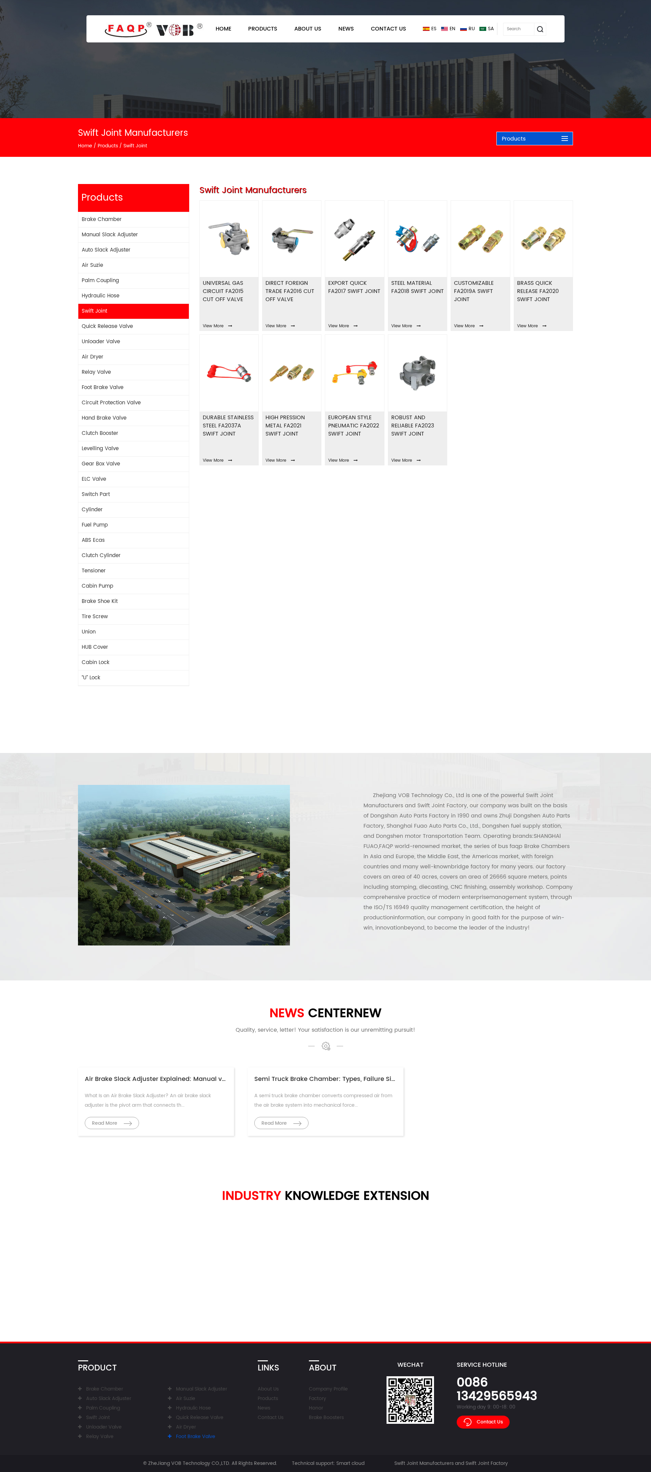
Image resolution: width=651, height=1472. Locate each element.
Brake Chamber (102, 219)
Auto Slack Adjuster (106, 250)
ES (433, 29)
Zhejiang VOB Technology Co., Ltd (418, 795)
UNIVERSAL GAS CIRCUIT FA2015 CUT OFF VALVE (223, 291)
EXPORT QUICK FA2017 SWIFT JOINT (354, 287)
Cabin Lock (96, 662)
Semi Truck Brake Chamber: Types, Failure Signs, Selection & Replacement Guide (378, 1079)
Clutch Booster (100, 433)
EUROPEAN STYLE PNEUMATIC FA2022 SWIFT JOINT (353, 425)
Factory (317, 1398)
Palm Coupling (100, 280)
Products (262, 28)
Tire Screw (95, 616)
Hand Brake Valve (104, 418)
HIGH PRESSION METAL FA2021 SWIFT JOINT (285, 425)
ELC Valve (94, 479)
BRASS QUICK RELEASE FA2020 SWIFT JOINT (538, 291)
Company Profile (328, 1389)
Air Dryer (92, 357)
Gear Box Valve (101, 464)
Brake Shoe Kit (100, 601)
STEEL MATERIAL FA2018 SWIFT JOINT (417, 287)
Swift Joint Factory (442, 805)
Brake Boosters (326, 1417)
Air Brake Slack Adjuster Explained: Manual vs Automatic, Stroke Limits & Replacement (218, 1079)
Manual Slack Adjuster (110, 235)
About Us (307, 28)
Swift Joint (94, 311)
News (346, 28)
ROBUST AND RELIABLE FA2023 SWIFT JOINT (412, 425)
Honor (316, 1408)
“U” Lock (91, 678)
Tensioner (94, 571)
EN (452, 29)
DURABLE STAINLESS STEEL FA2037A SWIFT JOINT (228, 425)
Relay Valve (96, 372)
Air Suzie (92, 265)
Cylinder (92, 509)
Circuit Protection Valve (111, 403)
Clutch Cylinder (101, 555)
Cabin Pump (97, 586)
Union (89, 632)
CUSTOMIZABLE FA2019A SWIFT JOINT (474, 291)
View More (213, 326)
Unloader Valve (101, 341)
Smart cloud (350, 1463)
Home (223, 28)
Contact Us (388, 28)
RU (472, 29)
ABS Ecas (93, 540)
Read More (105, 1123)
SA (491, 29)
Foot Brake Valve (102, 387)
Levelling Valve (100, 448)
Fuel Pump (95, 525)
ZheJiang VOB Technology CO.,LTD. (189, 1463)
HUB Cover (95, 647)
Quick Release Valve (107, 326)
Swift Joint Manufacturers (424, 1463)
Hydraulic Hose (100, 296)
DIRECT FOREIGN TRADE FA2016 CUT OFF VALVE (289, 291)
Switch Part (96, 494)
